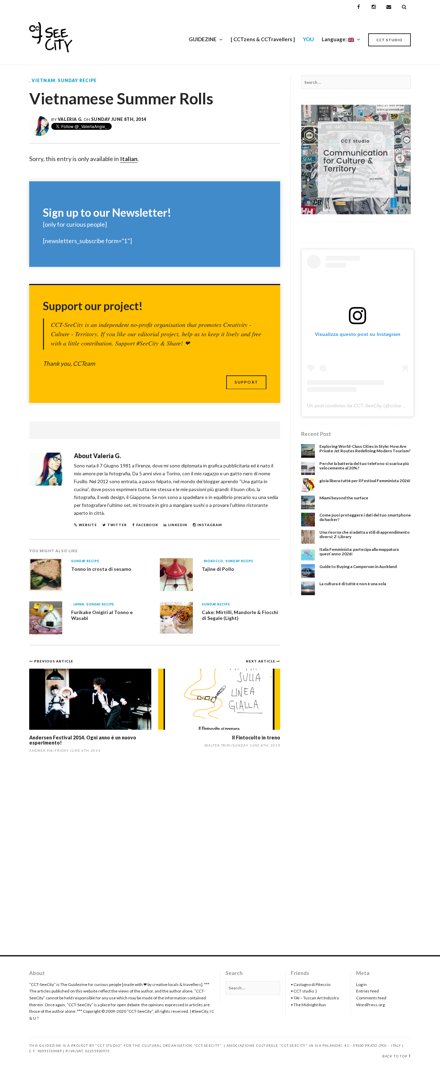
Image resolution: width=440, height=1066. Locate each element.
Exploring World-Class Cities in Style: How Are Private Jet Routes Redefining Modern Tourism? (365, 448)
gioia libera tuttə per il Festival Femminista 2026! (364, 480)
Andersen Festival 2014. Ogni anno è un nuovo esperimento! (82, 740)
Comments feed (371, 997)
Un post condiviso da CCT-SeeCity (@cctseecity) (360, 405)
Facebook (147, 525)
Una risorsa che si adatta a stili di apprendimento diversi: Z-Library (364, 534)
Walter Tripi (218, 745)
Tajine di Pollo (218, 569)
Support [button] (246, 382)
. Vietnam (42, 81)
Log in (361, 984)
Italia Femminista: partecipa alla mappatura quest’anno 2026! (359, 551)
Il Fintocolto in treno (256, 737)
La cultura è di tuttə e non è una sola (352, 583)
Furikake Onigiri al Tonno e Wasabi (102, 615)
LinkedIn (177, 525)
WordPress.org (370, 1004)
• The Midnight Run (308, 1004)
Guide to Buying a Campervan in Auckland (358, 566)
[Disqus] (154, 857)
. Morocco (212, 561)
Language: (335, 39)
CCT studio (389, 40)
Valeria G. (70, 119)
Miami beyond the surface (343, 497)
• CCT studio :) (304, 991)
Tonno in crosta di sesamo (101, 569)
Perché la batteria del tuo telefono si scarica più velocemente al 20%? (364, 465)
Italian (129, 158)
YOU (308, 39)
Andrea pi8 (41, 750)
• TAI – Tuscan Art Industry (315, 997)
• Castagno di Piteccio (310, 984)
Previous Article (53, 661)
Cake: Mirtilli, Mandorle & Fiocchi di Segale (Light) (240, 615)
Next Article (261, 661)
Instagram (209, 525)
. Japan (77, 604)
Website (88, 525)
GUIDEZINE (203, 39)
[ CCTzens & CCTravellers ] (263, 39)
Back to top (394, 1056)
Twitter (117, 525)
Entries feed (367, 991)
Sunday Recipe (77, 81)
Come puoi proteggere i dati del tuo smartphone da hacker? (365, 517)
